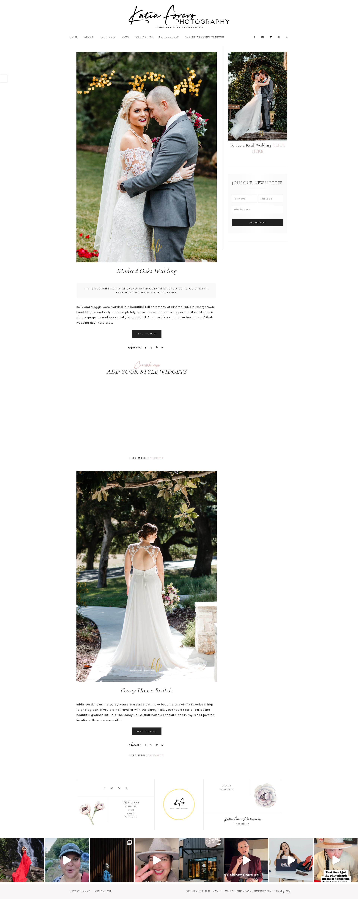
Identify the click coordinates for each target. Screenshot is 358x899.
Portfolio (131, 816)
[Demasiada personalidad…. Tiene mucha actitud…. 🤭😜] (112, 860)
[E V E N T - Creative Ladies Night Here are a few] (201, 860)
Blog (131, 810)
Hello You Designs (283, 892)
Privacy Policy (79, 891)
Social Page (103, 891)
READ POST (146, 334)
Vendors (131, 806)
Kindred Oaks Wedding (147, 271)
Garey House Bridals (147, 690)
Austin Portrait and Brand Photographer (179, 17)
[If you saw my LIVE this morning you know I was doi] (22, 860)
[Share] (145, 347)
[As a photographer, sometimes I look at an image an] (157, 860)
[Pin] (156, 347)
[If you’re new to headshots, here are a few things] (291, 860)
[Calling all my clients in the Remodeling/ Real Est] (246, 860)
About (131, 813)
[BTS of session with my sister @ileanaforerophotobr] (67, 860)
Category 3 (156, 458)
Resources (227, 789)
